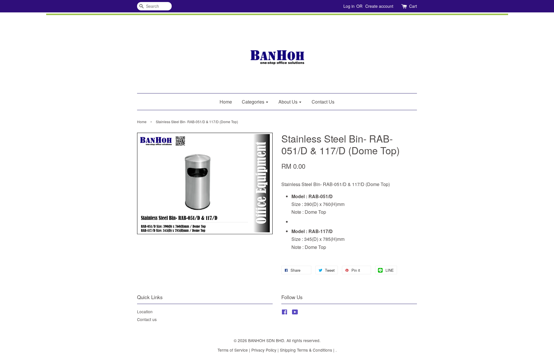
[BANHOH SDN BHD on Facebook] (284, 313)
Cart (413, 6)
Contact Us (323, 101)
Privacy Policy (263, 350)
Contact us (147, 319)
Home (226, 101)
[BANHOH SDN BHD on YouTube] (295, 313)
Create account (379, 6)
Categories (253, 101)
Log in (349, 6)
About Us (288, 101)
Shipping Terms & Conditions (306, 350)
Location (145, 311)
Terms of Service (233, 350)
